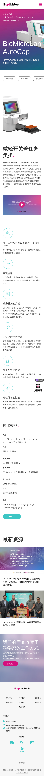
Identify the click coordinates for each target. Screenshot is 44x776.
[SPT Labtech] (11, 4)
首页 (4, 14)
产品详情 (9, 79)
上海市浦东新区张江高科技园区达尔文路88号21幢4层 (23, 729)
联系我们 (22, 702)
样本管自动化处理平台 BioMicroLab (17, 17)
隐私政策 (22, 763)
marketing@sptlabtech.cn (15, 725)
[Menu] (40, 4)
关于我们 (22, 698)
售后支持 (38, 702)
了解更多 (10, 664)
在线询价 (22, 707)
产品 (10, 14)
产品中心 (9, 698)
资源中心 (38, 698)
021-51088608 (11, 721)
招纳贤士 (9, 702)
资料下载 (24, 79)
